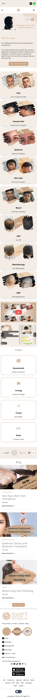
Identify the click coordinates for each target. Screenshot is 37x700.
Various (4, 587)
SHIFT (15, 686)
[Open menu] (34, 10)
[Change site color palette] (18, 691)
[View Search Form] (2, 10)
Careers (14, 623)
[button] (18, 312)
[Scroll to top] (32, 691)
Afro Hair (26, 680)
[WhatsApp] (34, 3)
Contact (21, 686)
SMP (22, 683)
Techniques (28, 683)
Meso (17, 683)
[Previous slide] (3, 453)
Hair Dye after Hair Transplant (14, 497)
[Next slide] (34, 335)
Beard (32, 680)
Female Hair (10, 680)
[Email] (30, 3)
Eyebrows (19, 680)
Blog (27, 623)
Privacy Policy (6, 623)
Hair (4, 680)
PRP (13, 683)
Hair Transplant (7, 492)
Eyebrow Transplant (8, 539)
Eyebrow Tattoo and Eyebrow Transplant (14, 545)
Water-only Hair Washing (17, 590)
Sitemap (21, 623)
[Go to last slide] (2, 335)
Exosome (7, 683)
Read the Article (8, 506)
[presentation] (18, 477)
